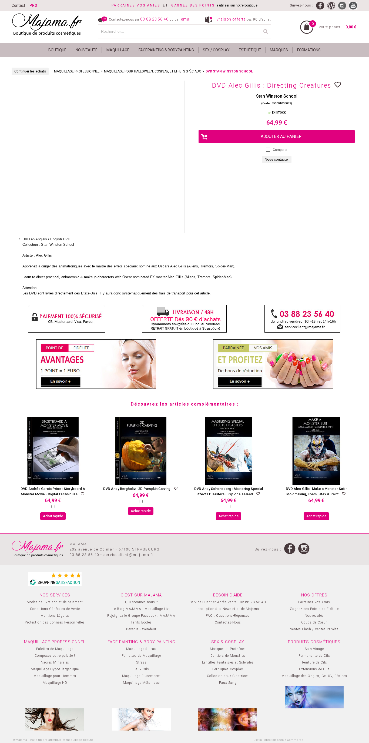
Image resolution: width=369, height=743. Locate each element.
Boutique (57, 50)
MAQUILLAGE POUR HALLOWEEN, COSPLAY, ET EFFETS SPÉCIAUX (152, 71)
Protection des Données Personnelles (55, 622)
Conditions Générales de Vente (55, 609)
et (141, 5)
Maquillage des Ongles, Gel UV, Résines (314, 676)
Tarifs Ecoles (141, 622)
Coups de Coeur (314, 622)
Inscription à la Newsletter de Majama (227, 609)
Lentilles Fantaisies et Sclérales (228, 662)
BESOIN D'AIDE (228, 595)
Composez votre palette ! (55, 656)
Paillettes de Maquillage (141, 656)
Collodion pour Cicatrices (228, 676)
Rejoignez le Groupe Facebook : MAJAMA (141, 616)
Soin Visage (314, 649)
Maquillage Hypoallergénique (55, 669)
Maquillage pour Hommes (54, 676)
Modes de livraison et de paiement (55, 602)
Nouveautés (314, 616)
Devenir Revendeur (141, 629)
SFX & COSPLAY (227, 641)
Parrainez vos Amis (314, 602)
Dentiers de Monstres (227, 656)
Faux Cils (141, 669)
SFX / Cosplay (216, 50)
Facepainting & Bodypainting (166, 50)
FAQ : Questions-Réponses (228, 616)
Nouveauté (87, 50)
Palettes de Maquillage (54, 649)
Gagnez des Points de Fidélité (314, 609)
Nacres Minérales (55, 662)
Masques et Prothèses (228, 649)
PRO (33, 5)
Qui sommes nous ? (141, 602)
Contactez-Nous (228, 622)
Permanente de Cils (314, 656)
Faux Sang (228, 683)
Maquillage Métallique (141, 683)
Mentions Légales (55, 616)
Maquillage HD (55, 683)
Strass (141, 662)
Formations (309, 50)
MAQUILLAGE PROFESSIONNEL (76, 71)
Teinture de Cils (314, 662)
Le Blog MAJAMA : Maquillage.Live (141, 609)
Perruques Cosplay (227, 669)
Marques (279, 50)
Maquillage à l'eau (141, 649)
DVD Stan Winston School (229, 71)
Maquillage (117, 50)
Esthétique (250, 50)
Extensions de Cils (314, 669)
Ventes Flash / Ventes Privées (314, 629)
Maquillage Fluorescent (141, 676)
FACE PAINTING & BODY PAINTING (141, 641)
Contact (18, 5)
